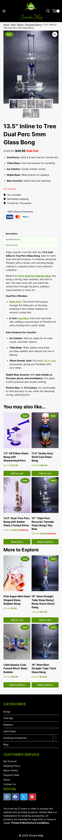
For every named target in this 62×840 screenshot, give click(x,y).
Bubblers (8, 724)
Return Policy (10, 770)
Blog (5, 744)
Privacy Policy (19, 822)
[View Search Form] (48, 11)
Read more (17, 541)
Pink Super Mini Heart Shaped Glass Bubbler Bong (16, 600)
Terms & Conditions (38, 822)
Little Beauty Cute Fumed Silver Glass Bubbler (15, 668)
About (6, 779)
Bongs (6, 711)
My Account (10, 761)
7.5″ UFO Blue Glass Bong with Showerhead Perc (15, 457)
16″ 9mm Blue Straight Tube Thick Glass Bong (44, 668)
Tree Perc (23, 318)
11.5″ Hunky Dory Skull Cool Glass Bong (42, 457)
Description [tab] (11, 233)
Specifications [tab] (13, 239)
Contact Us (9, 784)
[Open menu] (4, 11)
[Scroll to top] (57, 837)
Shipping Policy (11, 765)
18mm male (50, 360)
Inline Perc (15, 301)
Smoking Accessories (15, 737)
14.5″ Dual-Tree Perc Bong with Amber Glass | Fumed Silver (16, 522)
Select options (45, 541)
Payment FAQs (11, 775)
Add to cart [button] (17, 473)
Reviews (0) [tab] (12, 245)
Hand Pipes (9, 731)
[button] (54, 34)
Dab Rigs (8, 718)
